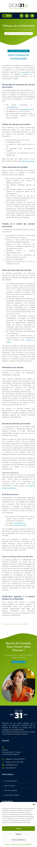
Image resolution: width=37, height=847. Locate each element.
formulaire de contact (27, 109)
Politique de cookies (10, 844)
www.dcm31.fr (25, 72)
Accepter (18, 828)
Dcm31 (7, 33)
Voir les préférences (18, 840)
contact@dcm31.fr (12, 107)
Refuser (18, 834)
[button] (34, 804)
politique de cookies (28, 161)
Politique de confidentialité (24, 844)
